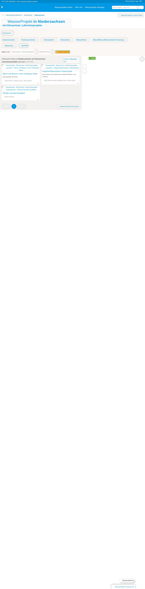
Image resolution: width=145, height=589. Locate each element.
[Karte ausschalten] (142, 59)
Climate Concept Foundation (14, 93)
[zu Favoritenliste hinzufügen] (4, 67)
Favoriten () (124, 587)
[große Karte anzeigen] (84, 66)
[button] (6, 106)
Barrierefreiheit (128, 580)
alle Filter (24, 45)
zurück (93, 58)
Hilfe (140, 1)
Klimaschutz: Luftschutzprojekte (23, 52)
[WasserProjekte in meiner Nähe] (84, 71)
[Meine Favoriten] (109, 7)
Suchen (142, 7)
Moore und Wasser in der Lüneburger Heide (20, 74)
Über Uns (78, 7)
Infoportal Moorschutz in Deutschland (57, 71)
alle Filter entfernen (63, 52)
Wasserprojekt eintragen (94, 7)
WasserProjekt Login (131, 1)
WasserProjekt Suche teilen (69, 106)
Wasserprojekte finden (63, 7)
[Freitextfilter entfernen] (138, 7)
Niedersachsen (45, 52)
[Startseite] (2, 15)
